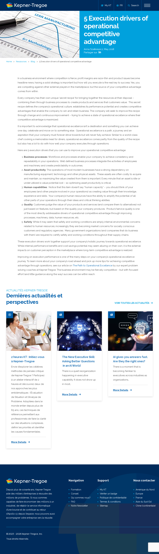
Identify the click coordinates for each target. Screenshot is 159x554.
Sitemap (104, 505)
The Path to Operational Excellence (92, 265)
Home (9, 61)
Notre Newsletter (79, 505)
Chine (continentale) (146, 505)
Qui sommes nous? (81, 497)
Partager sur (91, 52)
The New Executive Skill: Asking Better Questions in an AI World (78, 361)
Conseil (75, 493)
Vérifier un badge (108, 493)
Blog (33, 61)
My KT (103, 489)
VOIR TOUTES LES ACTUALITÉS (132, 303)
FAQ (73, 501)
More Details (18, 442)
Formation (76, 489)
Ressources (21, 61)
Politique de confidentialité (113, 497)
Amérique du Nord (145, 489)
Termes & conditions (110, 501)
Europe (139, 493)
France (139, 497)
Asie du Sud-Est (144, 501)
